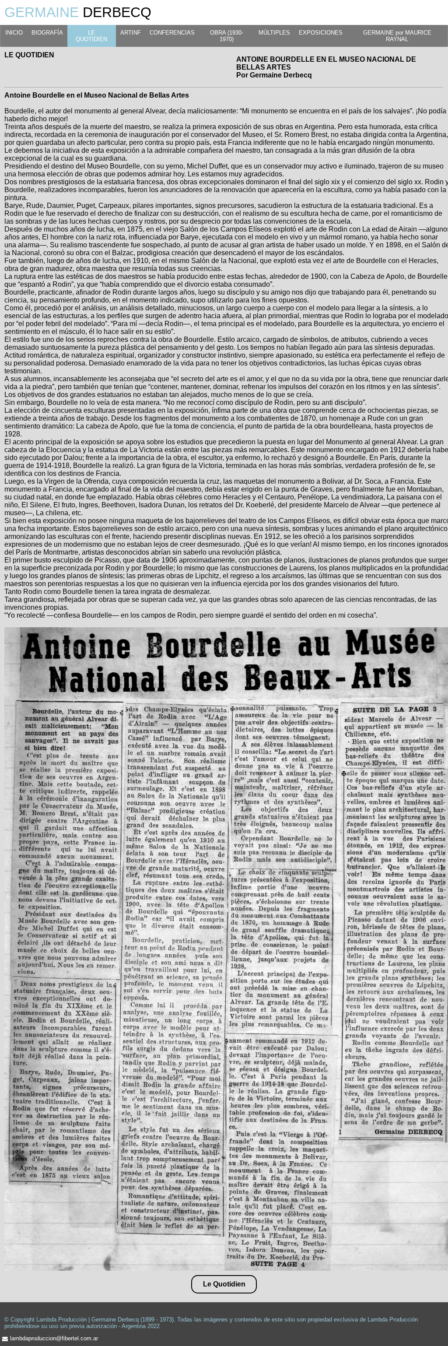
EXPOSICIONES (321, 32)
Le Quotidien (224, 1284)
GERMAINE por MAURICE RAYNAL (397, 35)
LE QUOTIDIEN (91, 35)
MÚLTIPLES (274, 32)
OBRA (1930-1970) (226, 35)
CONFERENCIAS (172, 32)
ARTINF (130, 32)
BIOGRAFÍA (47, 32)
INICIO (14, 32)
